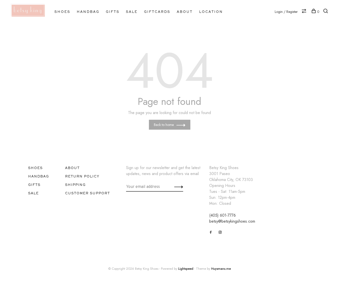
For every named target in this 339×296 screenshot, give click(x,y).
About (185, 11)
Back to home (164, 124)
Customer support (87, 193)
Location (211, 11)
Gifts (112, 11)
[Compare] (304, 11)
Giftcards (157, 11)
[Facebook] (210, 232)
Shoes (62, 11)
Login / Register (286, 11)
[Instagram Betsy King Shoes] (220, 232)
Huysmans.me (221, 268)
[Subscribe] (177, 186)
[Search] (326, 11)
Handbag (88, 11)
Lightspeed (185, 268)
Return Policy (82, 176)
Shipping (75, 184)
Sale (131, 11)
